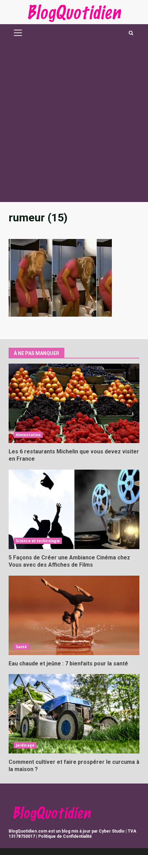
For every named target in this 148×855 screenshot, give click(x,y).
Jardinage (25, 745)
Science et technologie (38, 540)
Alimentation (28, 434)
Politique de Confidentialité (65, 836)
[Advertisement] (74, 124)
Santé (21, 646)
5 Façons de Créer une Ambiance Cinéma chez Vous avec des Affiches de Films (74, 509)
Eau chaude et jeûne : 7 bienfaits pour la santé (74, 615)
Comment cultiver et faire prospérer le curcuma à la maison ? (74, 713)
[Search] (131, 33)
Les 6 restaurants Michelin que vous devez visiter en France (74, 403)
